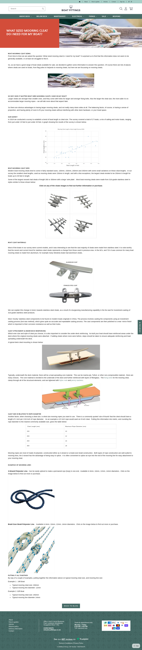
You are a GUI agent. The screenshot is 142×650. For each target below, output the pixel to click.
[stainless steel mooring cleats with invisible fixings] (83, 226)
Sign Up (122, 1)
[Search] (43, 9)
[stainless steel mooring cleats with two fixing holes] (57, 201)
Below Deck (42, 16)
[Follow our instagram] (131, 1)
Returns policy (14, 626)
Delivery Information (15, 629)
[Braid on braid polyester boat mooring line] (31, 550)
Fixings (92, 16)
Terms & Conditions (65, 643)
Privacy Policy (78, 643)
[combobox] (27, 9)
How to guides (95, 1)
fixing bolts (108, 378)
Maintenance (60, 16)
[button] (121, 9)
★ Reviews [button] (140, 327)
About (86, 1)
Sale (104, 16)
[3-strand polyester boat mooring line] (31, 499)
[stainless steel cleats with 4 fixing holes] (83, 202)
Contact (114, 1)
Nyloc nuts (63, 380)
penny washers (77, 380)
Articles (105, 1)
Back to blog (71, 606)
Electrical (77, 16)
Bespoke (116, 16)
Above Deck (24, 16)
